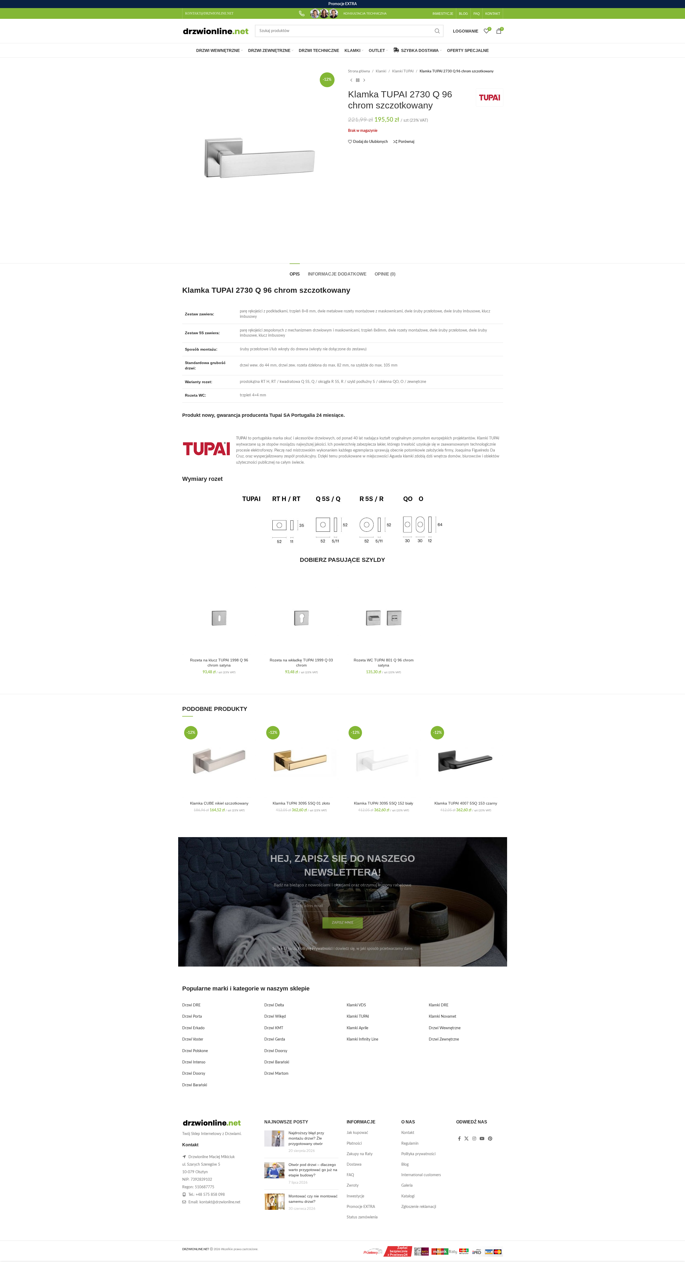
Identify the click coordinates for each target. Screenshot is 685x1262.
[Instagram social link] (474, 1138)
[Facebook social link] (459, 1138)
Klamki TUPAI (403, 71)
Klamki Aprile (357, 1028)
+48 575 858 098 (210, 1195)
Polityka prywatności (418, 1154)
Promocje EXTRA (361, 1207)
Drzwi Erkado (193, 1028)
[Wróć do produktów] (357, 80)
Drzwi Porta (192, 1016)
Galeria (407, 1185)
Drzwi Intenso (193, 1062)
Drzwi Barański (194, 1085)
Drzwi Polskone (195, 1051)
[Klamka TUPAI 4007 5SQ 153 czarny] (466, 761)
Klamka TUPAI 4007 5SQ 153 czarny (465, 803)
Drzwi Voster (192, 1039)
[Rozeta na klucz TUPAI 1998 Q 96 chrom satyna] (219, 618)
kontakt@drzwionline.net (219, 1202)
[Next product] (364, 80)
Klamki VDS (356, 1005)
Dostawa (354, 1164)
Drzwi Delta (274, 1005)
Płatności (354, 1143)
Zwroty (353, 1185)
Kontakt (407, 1133)
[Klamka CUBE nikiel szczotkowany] (219, 761)
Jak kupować (357, 1133)
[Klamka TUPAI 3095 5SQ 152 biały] (384, 761)
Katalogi (407, 1196)
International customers (421, 1175)
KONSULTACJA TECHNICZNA (365, 13)
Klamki (381, 71)
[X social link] (466, 1138)
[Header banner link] (342, 4)
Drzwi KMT (273, 1028)
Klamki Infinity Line (362, 1039)
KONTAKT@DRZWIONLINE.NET (209, 13)
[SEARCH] (437, 31)
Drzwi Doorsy (193, 1074)
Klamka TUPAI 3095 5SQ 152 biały (383, 803)
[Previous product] (351, 80)
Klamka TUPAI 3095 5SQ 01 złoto (301, 803)
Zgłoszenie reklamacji (418, 1207)
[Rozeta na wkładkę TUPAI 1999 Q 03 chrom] (301, 618)
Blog (405, 1164)
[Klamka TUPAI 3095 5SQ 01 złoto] (301, 761)
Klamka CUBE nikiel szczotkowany (219, 803)
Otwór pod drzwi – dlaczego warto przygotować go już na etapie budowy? (313, 1169)
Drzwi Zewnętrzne (444, 1039)
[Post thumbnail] (274, 1142)
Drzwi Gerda (274, 1039)
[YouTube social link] (482, 1138)
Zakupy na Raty (360, 1154)
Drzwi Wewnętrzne (445, 1028)
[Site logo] (216, 31)
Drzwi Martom (276, 1074)
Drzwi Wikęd (275, 1016)
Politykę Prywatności (315, 949)
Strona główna (359, 71)
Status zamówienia (362, 1217)
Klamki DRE (438, 1005)
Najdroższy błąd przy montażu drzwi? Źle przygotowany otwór (306, 1138)
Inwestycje (355, 1196)
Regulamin (410, 1143)
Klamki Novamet (442, 1016)
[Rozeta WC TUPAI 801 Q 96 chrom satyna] (384, 618)
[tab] (295, 271)
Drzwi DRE (191, 1005)
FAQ (350, 1175)
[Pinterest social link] (490, 1138)
